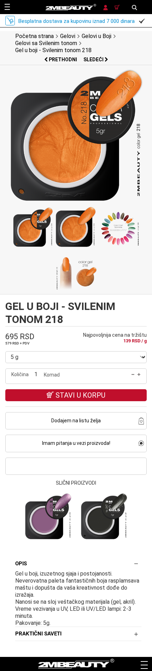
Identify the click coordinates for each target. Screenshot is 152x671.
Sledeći (94, 59)
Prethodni (63, 59)
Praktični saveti (38, 633)
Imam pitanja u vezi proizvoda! (76, 443)
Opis (21, 563)
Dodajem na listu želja (76, 420)
